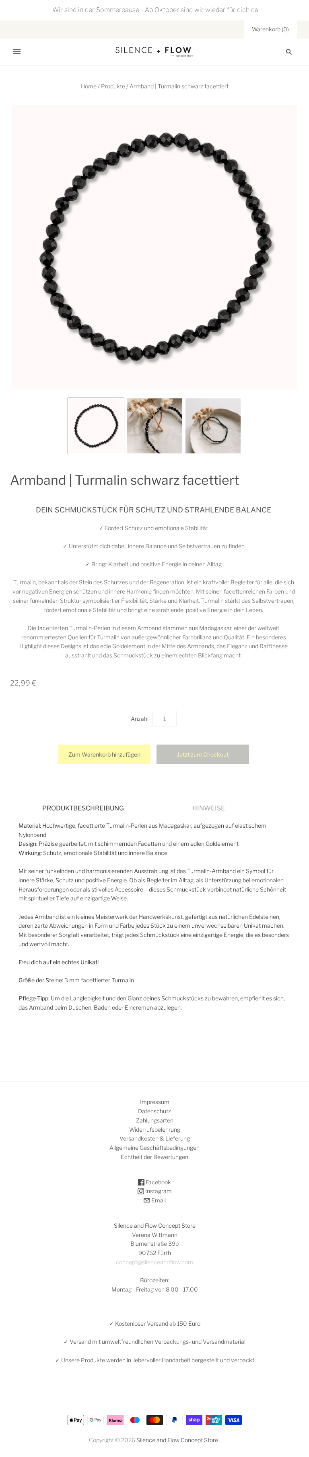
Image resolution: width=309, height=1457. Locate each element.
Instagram (158, 1191)
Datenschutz (154, 1111)
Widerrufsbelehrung (154, 1129)
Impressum (154, 1101)
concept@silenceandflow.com (154, 1262)
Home (89, 86)
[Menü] (17, 51)
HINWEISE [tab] (208, 808)
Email (158, 1200)
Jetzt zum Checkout (203, 754)
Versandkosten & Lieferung (154, 1138)
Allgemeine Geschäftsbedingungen (154, 1147)
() (270, 29)
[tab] (83, 808)
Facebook (157, 1182)
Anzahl (139, 718)
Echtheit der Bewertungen (154, 1156)
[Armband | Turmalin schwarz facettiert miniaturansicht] (96, 426)
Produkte (113, 86)
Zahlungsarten (154, 1120)
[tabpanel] (154, 917)
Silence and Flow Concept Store (177, 1440)
